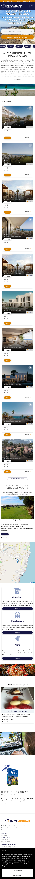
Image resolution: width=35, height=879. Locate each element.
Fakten (19, 46)
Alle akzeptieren (17, 875)
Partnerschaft (4, 839)
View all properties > (17, 478)
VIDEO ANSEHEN (17, 750)
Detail (7, 138)
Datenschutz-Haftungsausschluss (9, 846)
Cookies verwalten (17, 870)
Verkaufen (6, 1)
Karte (10, 46)
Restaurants (28, 46)
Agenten (19, 1)
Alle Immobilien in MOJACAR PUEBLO (17, 37)
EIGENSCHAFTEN (7, 102)
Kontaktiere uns (5, 835)
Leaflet (33, 582)
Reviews (13, 1)
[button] (18, 561)
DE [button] (31, 1)
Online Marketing (5, 841)
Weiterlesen (17, 79)
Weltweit (25, 1)
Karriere (3, 842)
